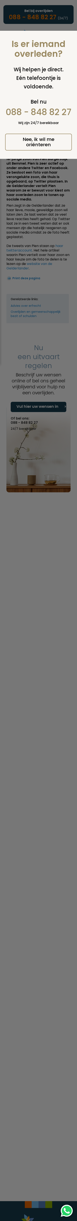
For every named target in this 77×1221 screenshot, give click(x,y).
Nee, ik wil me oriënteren (38, 142)
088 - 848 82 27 (38, 112)
